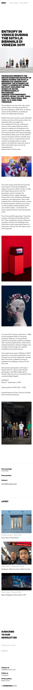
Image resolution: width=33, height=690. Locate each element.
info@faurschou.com (8, 670)
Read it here (5, 681)
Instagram (5, 675)
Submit (4, 650)
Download (4, 471)
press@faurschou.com (9, 484)
